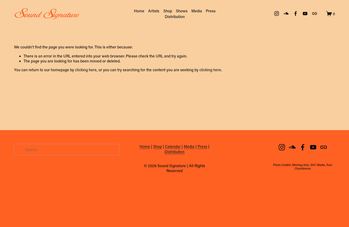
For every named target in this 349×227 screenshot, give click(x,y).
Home (139, 10)
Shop (167, 10)
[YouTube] (305, 13)
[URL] (314, 13)
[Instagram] (276, 13)
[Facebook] (295, 13)
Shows (182, 10)
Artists (153, 10)
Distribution (175, 16)
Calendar (173, 146)
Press (211, 10)
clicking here (86, 69)
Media (196, 10)
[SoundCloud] (286, 13)
